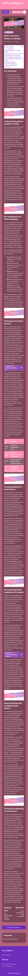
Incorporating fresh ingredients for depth (13, 59)
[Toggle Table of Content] (21, 47)
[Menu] (14, 7)
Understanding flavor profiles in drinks (13, 51)
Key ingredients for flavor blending (13, 53)
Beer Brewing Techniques (10, 939)
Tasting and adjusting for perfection (11, 66)
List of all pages (6, 955)
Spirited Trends (9, 32)
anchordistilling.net (13, 3)
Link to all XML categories (9, 964)
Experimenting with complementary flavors (11, 62)
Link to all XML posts (7, 966)
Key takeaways (10, 48)
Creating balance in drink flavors (13, 57)
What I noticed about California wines (11, 12)
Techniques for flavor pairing (12, 55)
